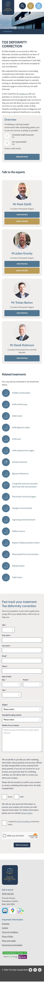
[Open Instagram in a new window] (30, 970)
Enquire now (22, 157)
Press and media (9, 941)
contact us (23, 94)
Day (4, 680)
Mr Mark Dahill (22, 204)
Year (4, 690)
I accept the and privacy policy (23, 823)
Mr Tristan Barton (22, 302)
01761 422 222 (8, 894)
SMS (21, 797)
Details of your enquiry (10, 725)
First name (6, 635)
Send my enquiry (22, 845)
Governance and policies (12, 945)
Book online (22, 221)
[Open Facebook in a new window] (35, 970)
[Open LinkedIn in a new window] (40, 970)
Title (4, 625)
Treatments (8, 31)
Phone (5, 666)
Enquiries (5, 924)
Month (26, 680)
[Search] (22, 5)
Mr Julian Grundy (22, 253)
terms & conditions (24, 821)
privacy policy (26, 813)
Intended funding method (11, 715)
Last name (6, 646)
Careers (5, 928)
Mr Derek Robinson (22, 345)
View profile (22, 215)
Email (4, 656)
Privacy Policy (7, 936)
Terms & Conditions (10, 932)
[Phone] (30, 5)
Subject (5, 705)
